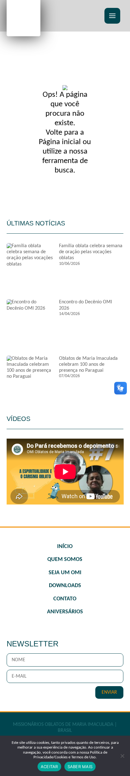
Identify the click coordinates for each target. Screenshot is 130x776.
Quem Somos (64, 560)
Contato (64, 599)
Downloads (65, 586)
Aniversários (65, 612)
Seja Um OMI (65, 573)
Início (65, 547)
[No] (122, 756)
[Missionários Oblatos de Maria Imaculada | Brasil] (23, 17)
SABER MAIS (80, 766)
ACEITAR (49, 766)
